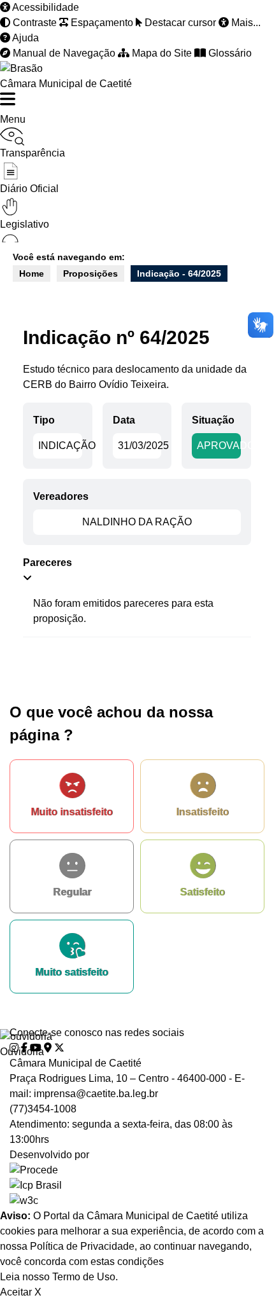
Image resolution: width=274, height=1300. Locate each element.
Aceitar (16, 1292)
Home (31, 273)
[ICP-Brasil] (137, 1185)
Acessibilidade (44, 7)
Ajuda (24, 37)
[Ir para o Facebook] (24, 1047)
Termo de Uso (83, 1276)
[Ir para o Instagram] (14, 1047)
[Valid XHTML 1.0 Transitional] (137, 1200)
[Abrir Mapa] (48, 1047)
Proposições (90, 273)
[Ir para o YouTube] (35, 1047)
